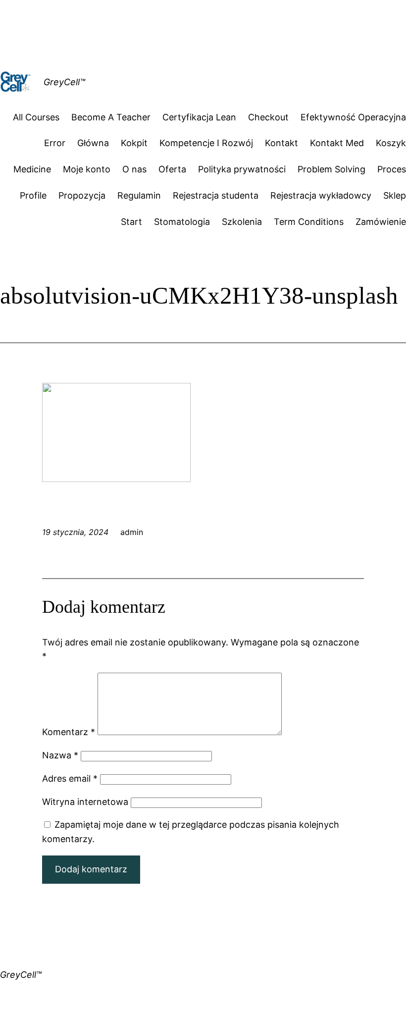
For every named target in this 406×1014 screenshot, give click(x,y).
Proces (391, 169)
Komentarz (68, 732)
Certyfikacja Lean (199, 117)
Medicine (32, 169)
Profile (33, 195)
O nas (134, 169)
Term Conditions (309, 221)
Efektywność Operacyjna (353, 117)
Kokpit (134, 143)
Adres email (70, 778)
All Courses (36, 117)
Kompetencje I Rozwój (206, 143)
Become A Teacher (111, 117)
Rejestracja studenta (215, 195)
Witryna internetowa (85, 802)
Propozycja (81, 195)
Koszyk (391, 143)
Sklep (394, 195)
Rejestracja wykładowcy (320, 195)
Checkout (268, 117)
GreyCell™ (64, 82)
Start (131, 221)
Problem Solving (331, 169)
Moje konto (86, 169)
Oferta (172, 169)
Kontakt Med (337, 143)
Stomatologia (182, 221)
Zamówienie (380, 221)
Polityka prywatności (242, 169)
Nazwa (60, 755)
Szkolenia (242, 221)
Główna (93, 143)
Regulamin (139, 195)
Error (54, 143)
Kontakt (281, 143)
